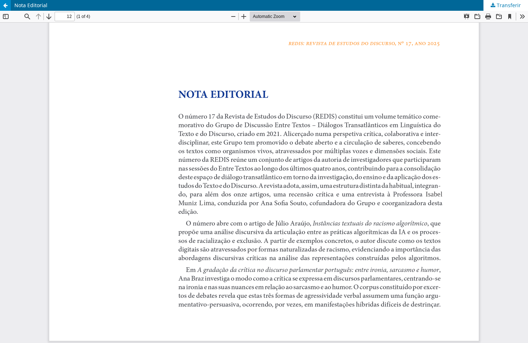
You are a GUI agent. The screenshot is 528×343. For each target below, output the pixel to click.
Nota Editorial (30, 5)
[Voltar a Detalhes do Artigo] (5, 5)
